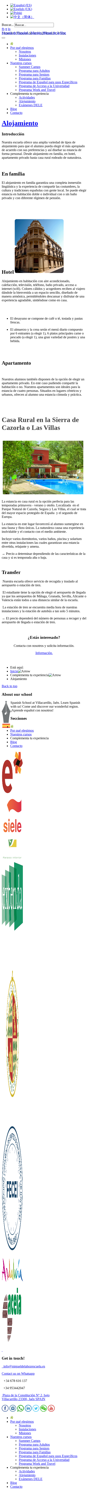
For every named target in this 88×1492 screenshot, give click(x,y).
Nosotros (25, 51)
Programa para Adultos (34, 70)
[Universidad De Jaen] (12, 1121)
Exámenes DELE (31, 105)
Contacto (16, 113)
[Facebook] (5, 1410)
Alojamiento (27, 101)
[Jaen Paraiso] (12, 858)
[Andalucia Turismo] (12, 1284)
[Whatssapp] (20, 1410)
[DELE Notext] (12, 792)
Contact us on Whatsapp (18, 1373)
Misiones (25, 59)
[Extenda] (12, 969)
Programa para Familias (35, 78)
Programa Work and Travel (37, 90)
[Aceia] (12, 1343)
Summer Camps (29, 67)
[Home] (11, 44)
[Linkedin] (28, 1410)
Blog (13, 109)
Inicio (14, 671)
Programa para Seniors (34, 74)
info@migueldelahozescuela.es (23, 1366)
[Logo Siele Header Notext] (12, 836)
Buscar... (7, 25)
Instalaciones (27, 55)
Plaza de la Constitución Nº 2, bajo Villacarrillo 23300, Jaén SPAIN (26, 1397)
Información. (44, 653)
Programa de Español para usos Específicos (48, 82)
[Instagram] (12, 1410)
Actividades (27, 97)
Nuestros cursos (21, 63)
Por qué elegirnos (22, 48)
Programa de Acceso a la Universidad (44, 86)
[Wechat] (43, 1410)
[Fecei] (12, 1252)
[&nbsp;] (2, 1350)
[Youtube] (51, 1410)
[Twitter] (35, 1410)
